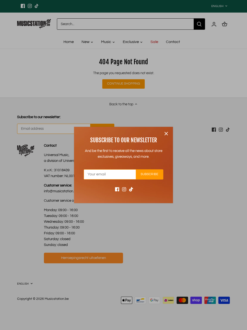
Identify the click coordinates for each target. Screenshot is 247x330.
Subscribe (149, 174)
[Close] (166, 133)
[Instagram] (124, 189)
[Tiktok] (131, 189)
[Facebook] (117, 189)
